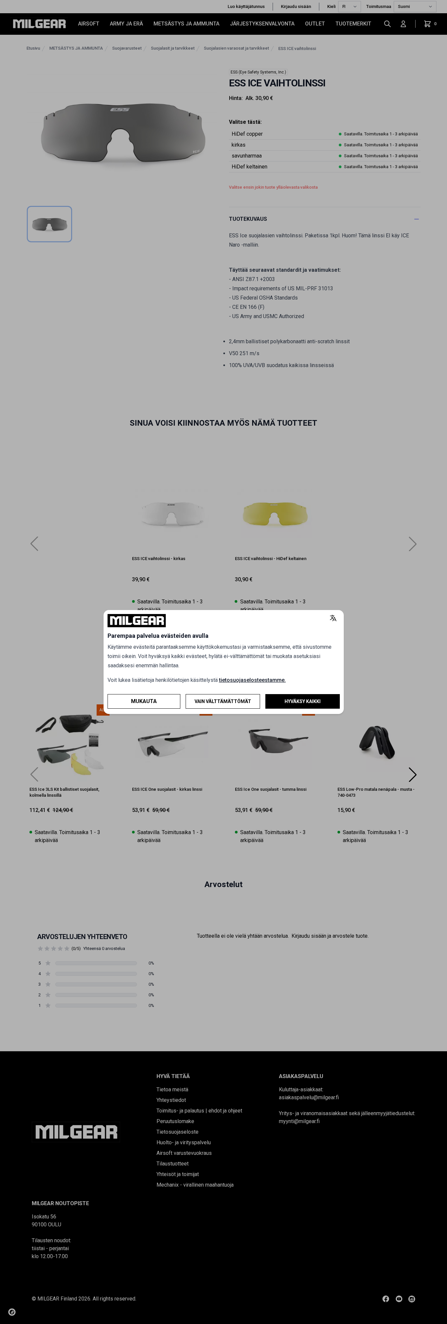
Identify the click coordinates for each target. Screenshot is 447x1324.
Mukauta (144, 701)
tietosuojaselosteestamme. (252, 680)
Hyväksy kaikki (303, 701)
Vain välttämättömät (223, 701)
